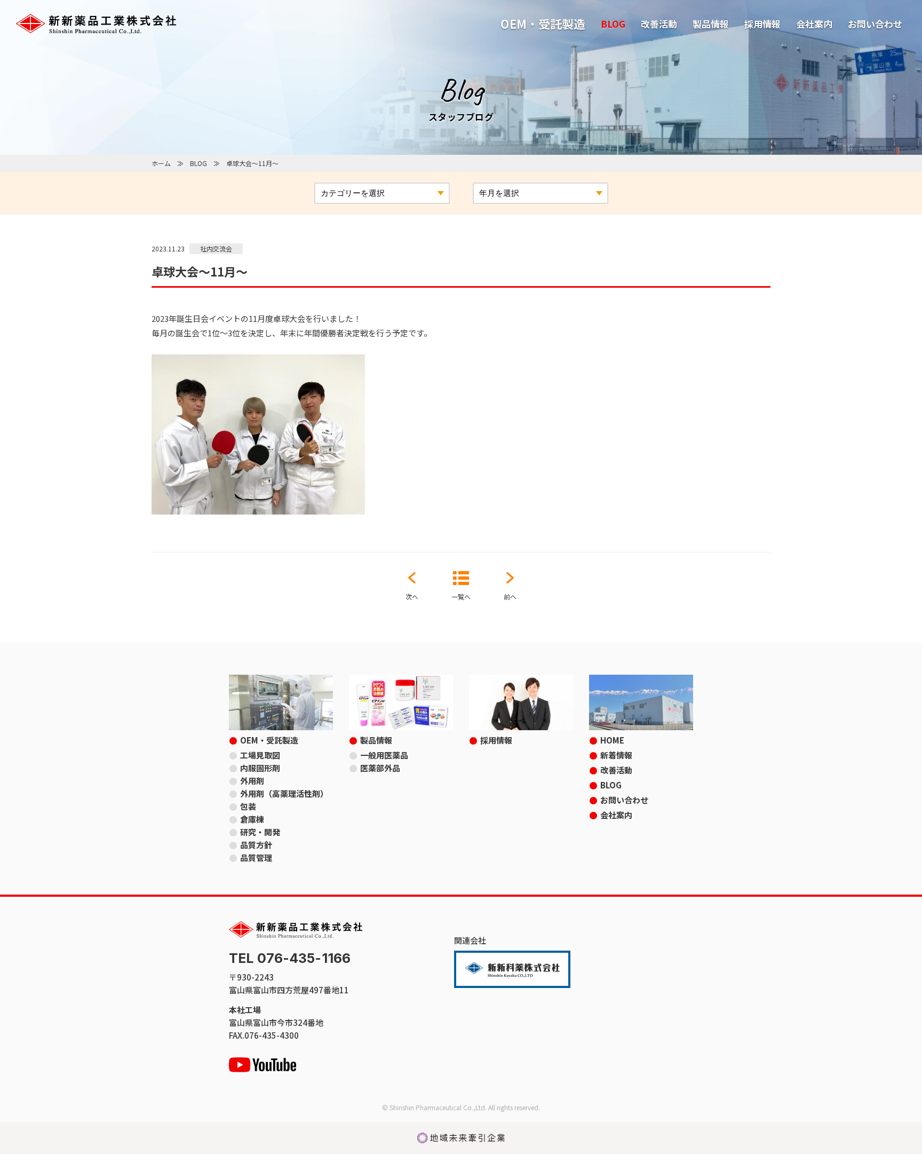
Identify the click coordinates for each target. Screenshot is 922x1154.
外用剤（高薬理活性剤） (284, 793)
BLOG (613, 23)
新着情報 (616, 755)
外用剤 (252, 780)
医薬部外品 (380, 767)
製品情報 (711, 23)
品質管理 (256, 857)
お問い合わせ (875, 23)
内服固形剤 (260, 767)
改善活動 (659, 23)
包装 (248, 806)
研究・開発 (260, 831)
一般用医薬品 (384, 755)
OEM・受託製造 (542, 23)
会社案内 (814, 23)
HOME (612, 740)
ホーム (161, 163)
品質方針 (256, 844)
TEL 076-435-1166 (290, 958)
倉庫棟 (252, 819)
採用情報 (762, 23)
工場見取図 (260, 755)
